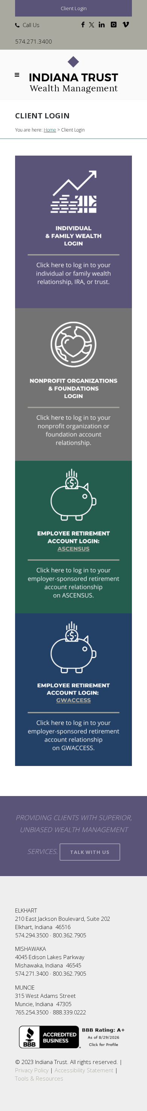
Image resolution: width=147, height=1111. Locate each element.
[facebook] (84, 25)
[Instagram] (115, 25)
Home (50, 130)
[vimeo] (127, 25)
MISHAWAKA (30, 948)
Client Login (74, 8)
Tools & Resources (39, 1078)
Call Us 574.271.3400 (33, 33)
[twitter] (93, 25)
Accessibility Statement (84, 1070)
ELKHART (26, 910)
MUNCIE (25, 987)
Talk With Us (90, 852)
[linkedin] (103, 25)
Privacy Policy (32, 1070)
